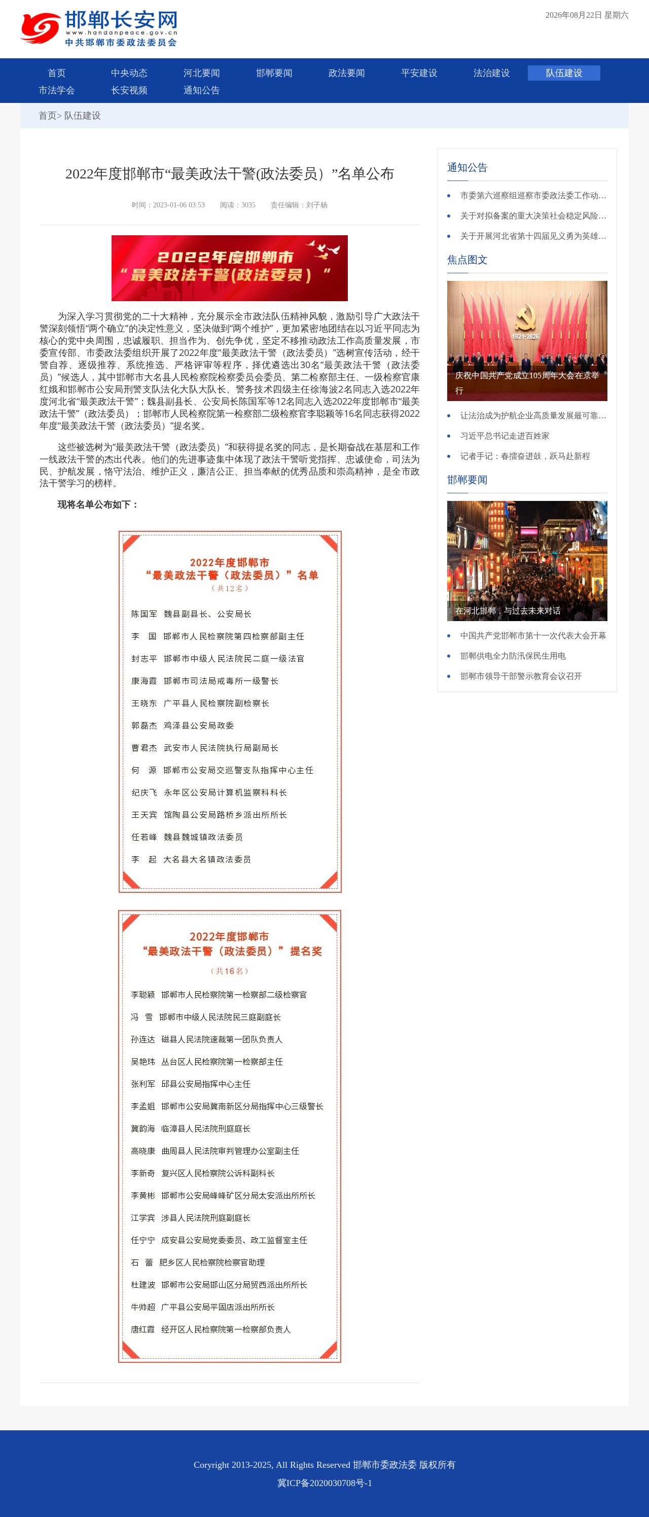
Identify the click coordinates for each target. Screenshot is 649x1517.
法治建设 (492, 73)
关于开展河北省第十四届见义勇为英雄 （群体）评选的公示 (533, 236)
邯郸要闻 (274, 73)
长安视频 (129, 90)
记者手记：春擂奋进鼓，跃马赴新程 (525, 456)
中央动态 (129, 73)
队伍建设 (564, 73)
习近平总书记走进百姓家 (505, 435)
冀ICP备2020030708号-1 (324, 1483)
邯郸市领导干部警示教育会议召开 (521, 676)
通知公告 (202, 90)
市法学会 (57, 90)
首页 (57, 73)
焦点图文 (467, 259)
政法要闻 (347, 73)
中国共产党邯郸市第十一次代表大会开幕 (533, 635)
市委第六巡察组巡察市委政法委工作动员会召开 (533, 195)
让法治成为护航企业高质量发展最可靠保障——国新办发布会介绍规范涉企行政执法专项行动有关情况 (533, 415)
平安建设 (419, 73)
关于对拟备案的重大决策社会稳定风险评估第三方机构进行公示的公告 (533, 215)
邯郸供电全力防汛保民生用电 (513, 656)
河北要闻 (202, 73)
